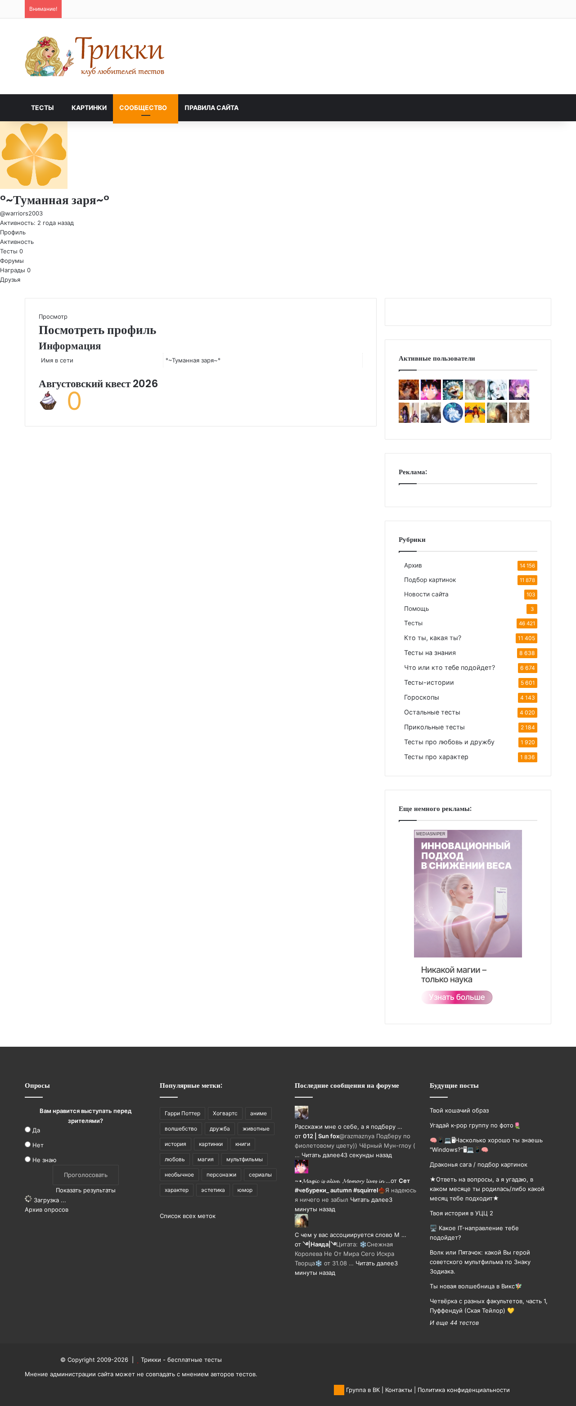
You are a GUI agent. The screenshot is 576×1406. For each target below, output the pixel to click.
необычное (179, 1174)
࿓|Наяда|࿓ (319, 1244)
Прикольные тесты (434, 727)
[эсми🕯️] (409, 420)
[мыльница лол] (453, 397)
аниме (258, 1113)
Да (36, 1130)
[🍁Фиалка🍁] (519, 397)
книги (242, 1143)
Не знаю (44, 1159)
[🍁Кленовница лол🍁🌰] (409, 397)
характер (177, 1189)
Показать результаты (86, 1190)
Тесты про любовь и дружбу (449, 742)
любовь (175, 1159)
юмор (245, 1189)
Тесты (42, 107)
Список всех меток (188, 1215)
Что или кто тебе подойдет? (449, 667)
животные (256, 1128)
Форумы (12, 260)
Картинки (89, 107)
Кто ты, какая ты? (432, 637)
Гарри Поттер (182, 1113)
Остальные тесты (432, 712)
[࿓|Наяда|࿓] (497, 420)
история (175, 1143)
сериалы (260, 1174)
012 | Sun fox (321, 1136)
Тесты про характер (436, 756)
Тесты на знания (430, 652)
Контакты (398, 1389)
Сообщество (143, 107)
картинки (211, 1143)
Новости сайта (426, 594)
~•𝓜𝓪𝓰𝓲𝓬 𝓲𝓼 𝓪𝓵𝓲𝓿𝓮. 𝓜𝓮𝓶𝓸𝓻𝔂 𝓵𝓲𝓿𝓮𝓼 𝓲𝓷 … (343, 1180)
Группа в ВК (362, 1389)
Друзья (10, 279)
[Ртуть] (497, 397)
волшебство (181, 1128)
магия (206, 1159)
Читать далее (321, 1155)
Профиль (13, 232)
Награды (15, 270)
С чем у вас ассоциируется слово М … (350, 1234)
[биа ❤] (475, 397)
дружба (220, 1128)
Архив (413, 565)
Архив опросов (46, 1209)
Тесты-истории (429, 682)
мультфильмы (244, 1159)
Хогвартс (225, 1113)
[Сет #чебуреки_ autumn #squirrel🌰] (431, 397)
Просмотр (53, 316)
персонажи (221, 1174)
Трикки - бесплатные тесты (181, 1359)
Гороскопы (421, 697)
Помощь (416, 608)
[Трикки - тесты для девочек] (97, 56)
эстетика (213, 1189)
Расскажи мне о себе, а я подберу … (348, 1126)
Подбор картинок (430, 579)
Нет (38, 1145)
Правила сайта (211, 107)
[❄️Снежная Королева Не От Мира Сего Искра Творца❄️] (453, 420)
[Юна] (475, 420)
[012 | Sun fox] (431, 420)
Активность (17, 241)
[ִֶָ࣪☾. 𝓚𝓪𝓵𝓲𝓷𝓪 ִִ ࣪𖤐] (519, 420)
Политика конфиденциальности (464, 1389)
